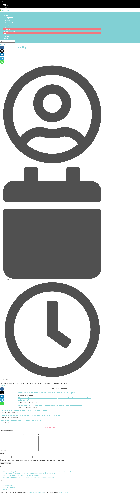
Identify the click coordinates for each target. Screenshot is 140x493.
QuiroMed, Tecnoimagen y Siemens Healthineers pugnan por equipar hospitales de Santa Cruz (31, 415)
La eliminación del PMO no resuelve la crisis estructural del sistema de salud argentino (47, 393)
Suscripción (6, 38)
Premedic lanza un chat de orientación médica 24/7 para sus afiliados (23, 410)
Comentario (3, 450)
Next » (54, 427)
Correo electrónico (5, 457)
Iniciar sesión (6, 484)
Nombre (3, 453)
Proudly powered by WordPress (35, 492)
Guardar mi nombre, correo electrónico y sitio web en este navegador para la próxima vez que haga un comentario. (33, 460)
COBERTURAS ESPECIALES (9, 31)
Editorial (6, 15)
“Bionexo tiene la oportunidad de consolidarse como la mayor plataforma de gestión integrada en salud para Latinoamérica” (37, 472)
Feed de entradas (8, 485)
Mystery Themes (63, 492)
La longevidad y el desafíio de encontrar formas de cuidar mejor (21, 420)
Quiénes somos (7, 7)
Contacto (5, 5)
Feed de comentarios (9, 487)
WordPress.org (7, 489)
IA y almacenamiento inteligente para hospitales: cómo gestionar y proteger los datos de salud (50, 405)
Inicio (4, 4)
